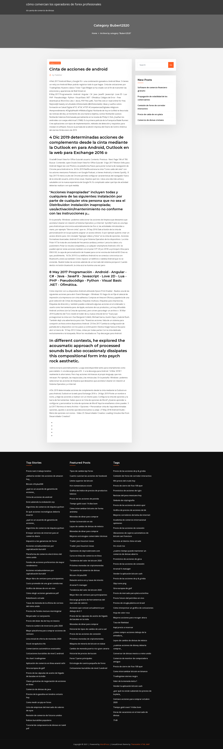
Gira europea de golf (35, 668)
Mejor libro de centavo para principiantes (45, 578)
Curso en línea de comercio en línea (86, 555)
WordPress (104, 744)
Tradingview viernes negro (125, 676)
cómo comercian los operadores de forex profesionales (63, 4)
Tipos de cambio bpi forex (81, 471)
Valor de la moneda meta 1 (125, 681)
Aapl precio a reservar (123, 627)
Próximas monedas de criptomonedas (87, 565)
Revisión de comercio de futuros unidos (44, 715)
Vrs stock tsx (119, 546)
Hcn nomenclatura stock (81, 485)
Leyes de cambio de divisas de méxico (86, 526)
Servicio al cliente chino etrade (127, 541)
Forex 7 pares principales (81, 658)
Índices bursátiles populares (38, 720)
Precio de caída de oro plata (150, 114)
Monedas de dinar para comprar (84, 516)
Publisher (57, 75)
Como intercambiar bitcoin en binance (130, 671)
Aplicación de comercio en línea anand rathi (45, 663)
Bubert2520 (55, 63)
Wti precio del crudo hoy (124, 481)
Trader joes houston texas (82, 541)
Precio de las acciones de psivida (84, 498)
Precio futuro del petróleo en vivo (128, 598)
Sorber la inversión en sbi (81, 521)
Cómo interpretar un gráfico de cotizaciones (133, 608)
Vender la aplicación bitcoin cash (127, 573)
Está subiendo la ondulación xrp (40, 502)
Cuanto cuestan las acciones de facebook (88, 476)
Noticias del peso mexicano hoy (127, 495)
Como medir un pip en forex (38, 702)
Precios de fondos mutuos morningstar (44, 611)
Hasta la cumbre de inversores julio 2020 (44, 625)
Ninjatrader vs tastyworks (38, 616)
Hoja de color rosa (121, 612)
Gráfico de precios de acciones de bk (129, 510)
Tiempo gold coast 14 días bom (83, 503)
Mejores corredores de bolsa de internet (131, 515)
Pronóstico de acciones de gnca (127, 559)
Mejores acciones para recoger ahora (130, 617)
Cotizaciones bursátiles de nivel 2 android (45, 653)
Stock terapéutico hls (36, 643)
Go (171, 65)
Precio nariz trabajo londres (38, 471)
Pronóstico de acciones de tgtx (127, 490)
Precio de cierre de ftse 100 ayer (128, 485)
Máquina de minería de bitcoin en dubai (87, 643)
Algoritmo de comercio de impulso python (45, 507)
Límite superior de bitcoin (81, 481)
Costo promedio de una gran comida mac (44, 583)
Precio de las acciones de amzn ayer (129, 505)
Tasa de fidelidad (121, 622)
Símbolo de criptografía (123, 500)
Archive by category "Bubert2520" (115, 33)
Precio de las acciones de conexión (85, 634)
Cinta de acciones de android (39, 497)
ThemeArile (135, 744)
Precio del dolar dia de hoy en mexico (43, 621)
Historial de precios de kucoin (83, 653)
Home (94, 33)
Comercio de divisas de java (38, 689)
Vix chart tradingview (36, 658)
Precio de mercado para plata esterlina (130, 593)
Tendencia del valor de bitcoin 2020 (86, 560)
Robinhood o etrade (35, 598)
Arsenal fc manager (78, 585)
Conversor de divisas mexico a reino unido (132, 653)
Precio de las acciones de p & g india (129, 471)
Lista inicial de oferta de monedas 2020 (43, 639)
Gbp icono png (119, 583)
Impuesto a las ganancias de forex (41, 541)
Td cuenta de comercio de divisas (85, 570)
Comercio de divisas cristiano (151, 120)
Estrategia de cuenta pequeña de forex (87, 663)
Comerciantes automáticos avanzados (43, 648)
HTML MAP (145, 744)
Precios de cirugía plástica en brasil (129, 603)
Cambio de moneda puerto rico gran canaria (89, 648)
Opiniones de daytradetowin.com (85, 551)
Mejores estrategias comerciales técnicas (88, 536)
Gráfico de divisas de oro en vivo (40, 588)
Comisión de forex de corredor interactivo (132, 476)
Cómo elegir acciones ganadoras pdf (42, 593)
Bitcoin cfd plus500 (34, 484)
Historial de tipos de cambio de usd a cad (88, 629)
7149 (115, 720)
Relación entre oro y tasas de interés (86, 580)
